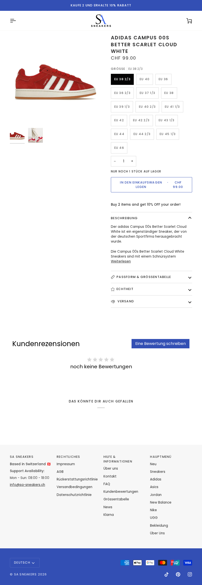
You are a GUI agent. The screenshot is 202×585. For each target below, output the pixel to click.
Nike (153, 510)
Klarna (108, 514)
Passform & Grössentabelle (144, 277)
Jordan (156, 495)
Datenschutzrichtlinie (74, 495)
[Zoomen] (55, 79)
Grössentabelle (116, 499)
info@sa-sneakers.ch (27, 484)
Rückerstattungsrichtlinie (77, 479)
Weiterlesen (121, 261)
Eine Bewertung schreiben (160, 343)
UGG (154, 517)
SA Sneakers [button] (22, 457)
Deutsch (22, 562)
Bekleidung (159, 525)
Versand (125, 301)
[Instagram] (190, 574)
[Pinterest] (178, 574)
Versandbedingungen (74, 487)
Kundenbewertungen (120, 491)
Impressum (66, 464)
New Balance (160, 502)
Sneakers (157, 471)
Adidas (155, 479)
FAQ (106, 484)
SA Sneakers (25, 574)
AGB (60, 471)
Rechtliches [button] (68, 457)
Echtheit (125, 289)
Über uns (110, 468)
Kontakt (110, 476)
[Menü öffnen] (17, 21)
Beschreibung (124, 218)
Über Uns (157, 533)
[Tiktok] (166, 574)
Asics (154, 487)
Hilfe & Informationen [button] (117, 459)
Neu (153, 464)
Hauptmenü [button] (160, 457)
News (107, 507)
